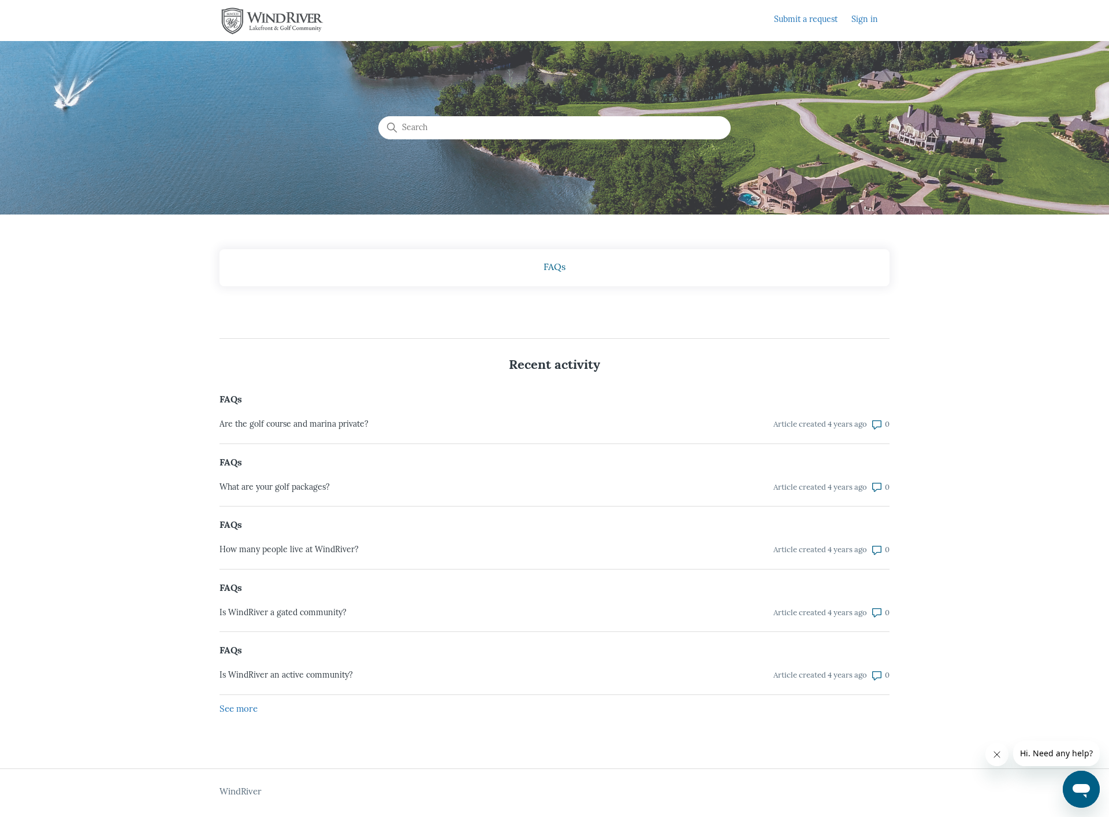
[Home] (272, 20)
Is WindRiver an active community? (286, 675)
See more (238, 709)
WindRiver (240, 792)
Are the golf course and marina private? (294, 424)
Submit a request (806, 20)
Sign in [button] (864, 20)
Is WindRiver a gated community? (283, 613)
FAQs (230, 400)
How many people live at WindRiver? (289, 550)
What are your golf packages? (274, 487)
